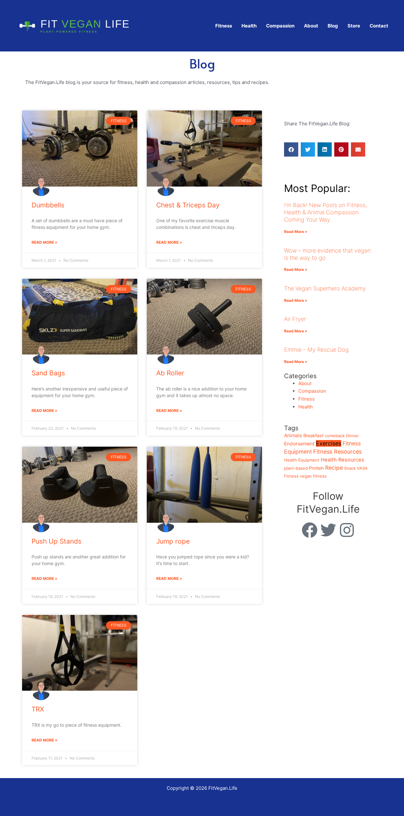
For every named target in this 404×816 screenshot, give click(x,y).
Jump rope (173, 541)
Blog (333, 26)
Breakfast (313, 435)
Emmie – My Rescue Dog (316, 349)
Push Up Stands (56, 541)
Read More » (44, 242)
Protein (316, 468)
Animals (293, 435)
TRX (38, 709)
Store (354, 26)
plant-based (296, 468)
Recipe (334, 467)
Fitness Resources (337, 451)
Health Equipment (301, 459)
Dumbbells (48, 205)
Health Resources (342, 459)
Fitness (223, 26)
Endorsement (299, 444)
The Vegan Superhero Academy (325, 288)
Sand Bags (48, 373)
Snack (350, 468)
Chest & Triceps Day (188, 205)
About (311, 26)
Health (249, 26)
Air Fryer (295, 319)
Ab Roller (170, 373)
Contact (379, 26)
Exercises (328, 443)
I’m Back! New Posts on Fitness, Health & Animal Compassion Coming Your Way (325, 212)
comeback (335, 435)
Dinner (352, 435)
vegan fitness (313, 476)
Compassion (280, 26)
